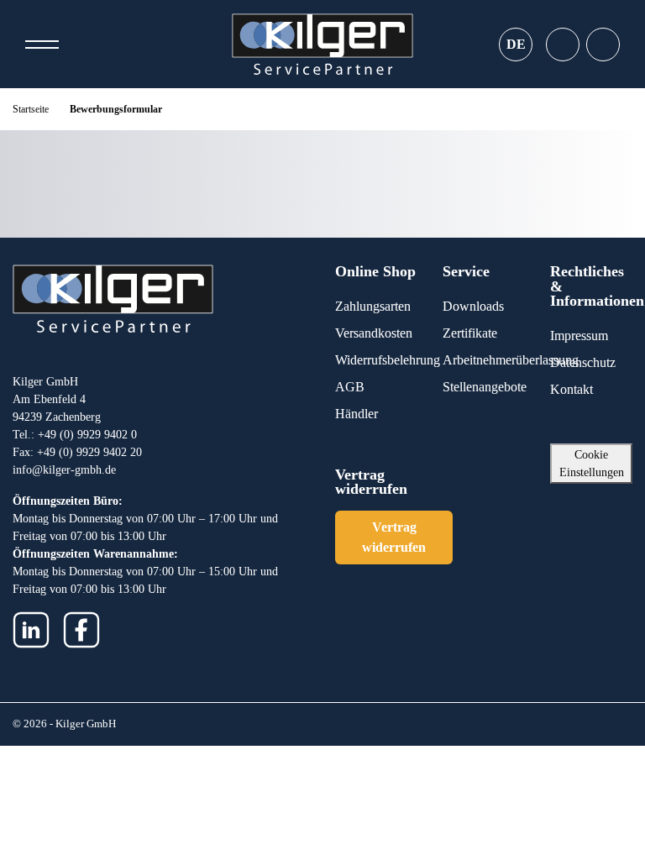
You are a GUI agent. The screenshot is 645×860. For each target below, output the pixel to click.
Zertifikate (470, 333)
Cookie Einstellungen (591, 463)
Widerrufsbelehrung (387, 360)
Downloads (473, 306)
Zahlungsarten (373, 306)
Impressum (579, 335)
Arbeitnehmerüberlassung (511, 360)
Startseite (31, 109)
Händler (356, 413)
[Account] (562, 44)
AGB (349, 387)
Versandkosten (373, 333)
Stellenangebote (485, 387)
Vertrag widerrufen (394, 537)
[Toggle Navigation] (42, 44)
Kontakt (571, 389)
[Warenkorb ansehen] (603, 44)
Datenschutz (583, 362)
